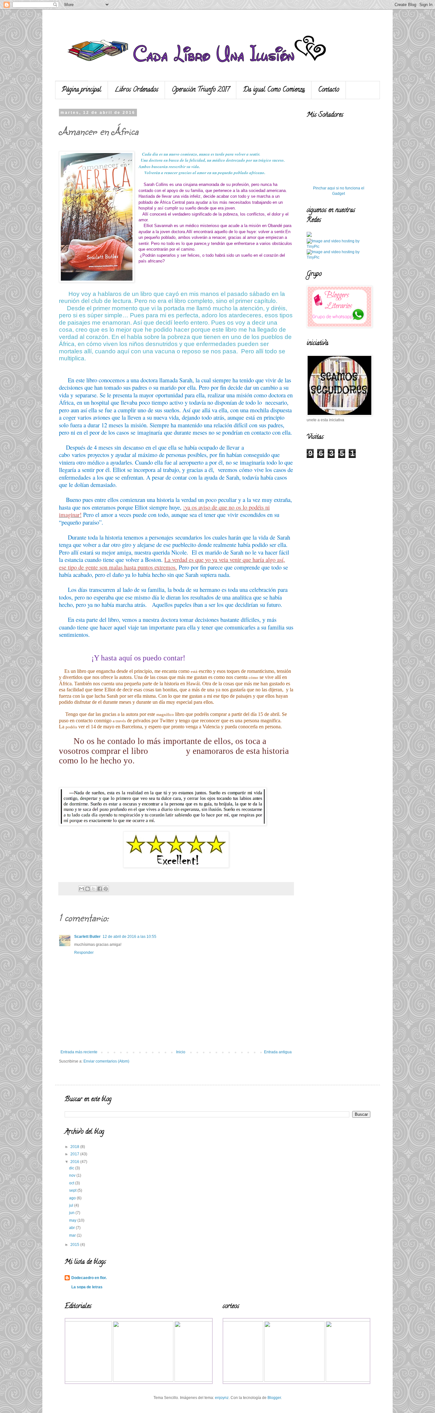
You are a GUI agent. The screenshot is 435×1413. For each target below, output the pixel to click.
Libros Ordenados (136, 90)
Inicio (180, 1052)
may (73, 1220)
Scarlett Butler (87, 936)
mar (73, 1235)
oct (72, 1183)
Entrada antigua (278, 1052)
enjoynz (222, 1397)
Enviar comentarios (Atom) (106, 1061)
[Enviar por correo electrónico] (81, 889)
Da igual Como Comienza (274, 90)
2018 (75, 1146)
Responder (84, 952)
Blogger (274, 1397)
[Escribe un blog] (87, 889)
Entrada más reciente (79, 1052)
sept (73, 1190)
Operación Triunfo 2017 (201, 90)
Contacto (328, 90)
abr (72, 1227)
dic (72, 1168)
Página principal (81, 90)
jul (71, 1205)
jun (72, 1213)
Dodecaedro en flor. (89, 1278)
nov (72, 1175)
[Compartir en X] (93, 889)
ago (73, 1198)
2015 (75, 1244)
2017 (75, 1154)
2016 (75, 1161)
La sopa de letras (87, 1287)
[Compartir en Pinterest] (106, 889)
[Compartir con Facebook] (99, 889)
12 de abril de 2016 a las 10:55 (129, 936)
